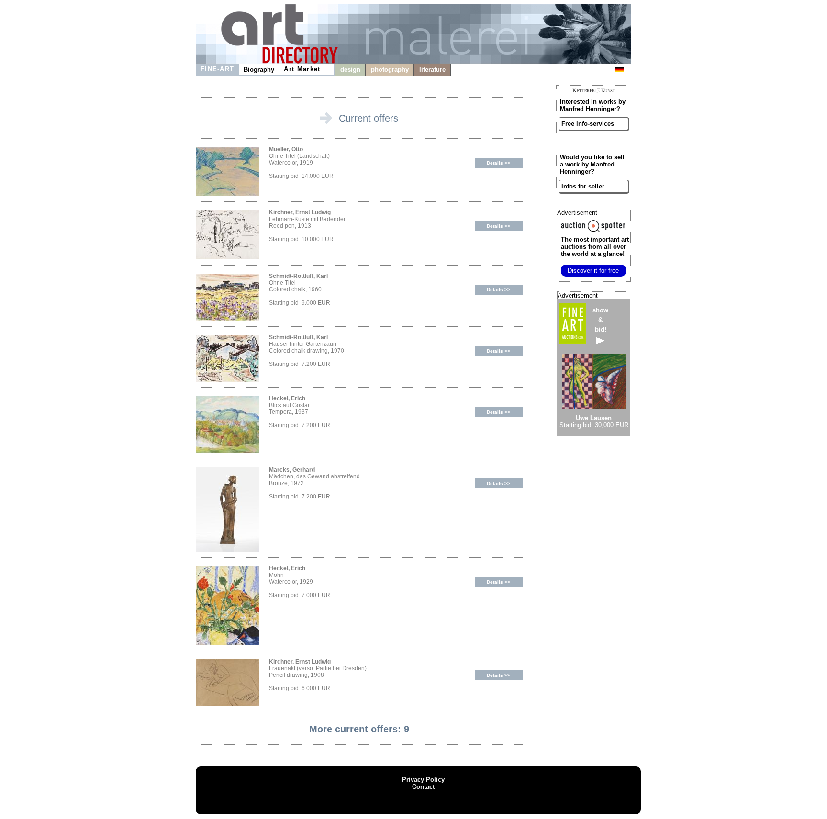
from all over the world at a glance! (595, 246)
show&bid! (600, 320)
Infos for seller (582, 186)
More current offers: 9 (359, 729)
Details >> (498, 163)
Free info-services (587, 123)
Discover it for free (593, 270)
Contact (423, 786)
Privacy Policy (423, 779)
